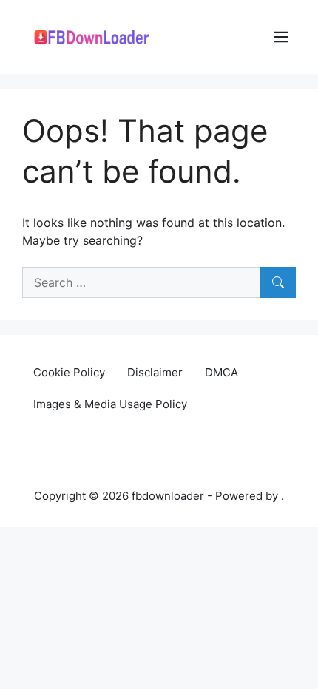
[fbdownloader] (96, 35)
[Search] (278, 282)
